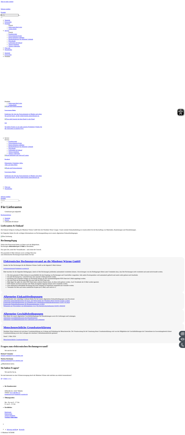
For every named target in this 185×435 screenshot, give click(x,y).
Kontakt (3, 12)
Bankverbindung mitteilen (16, 37)
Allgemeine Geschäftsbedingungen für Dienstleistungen (20, 318)
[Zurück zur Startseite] (8, 6)
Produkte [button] (7, 56)
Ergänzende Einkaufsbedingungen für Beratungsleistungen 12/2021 (24, 304)
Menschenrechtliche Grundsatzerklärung (15, 339)
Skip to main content (7, 1)
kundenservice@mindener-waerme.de (16, 394)
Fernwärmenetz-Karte (15, 36)
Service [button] (7, 138)
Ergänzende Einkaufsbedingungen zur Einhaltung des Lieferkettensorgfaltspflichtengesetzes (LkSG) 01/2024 (36, 302)
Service (7, 30)
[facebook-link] (7, 424)
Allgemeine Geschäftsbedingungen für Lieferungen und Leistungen (24, 319)
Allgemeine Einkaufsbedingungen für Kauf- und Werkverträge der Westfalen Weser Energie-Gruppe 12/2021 (36, 301)
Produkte (7, 23)
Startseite (7, 20)
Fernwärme (8, 22)
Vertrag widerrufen (14, 46)
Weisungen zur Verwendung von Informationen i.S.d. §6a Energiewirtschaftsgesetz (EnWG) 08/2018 (34, 306)
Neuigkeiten (8, 50)
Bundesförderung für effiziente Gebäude (20, 39)
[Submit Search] (19, 15)
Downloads (12, 41)
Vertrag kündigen (13, 44)
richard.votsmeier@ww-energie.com (12, 355)
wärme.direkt (12, 29)
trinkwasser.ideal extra (15, 27)
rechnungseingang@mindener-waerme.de (16, 268)
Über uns (7, 48)
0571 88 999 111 (15, 392)
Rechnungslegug (6, 215)
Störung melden (5, 9)
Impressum (8, 412)
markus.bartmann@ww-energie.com (12, 360)
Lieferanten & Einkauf (15, 43)
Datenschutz (8, 414)
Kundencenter (12, 34)
